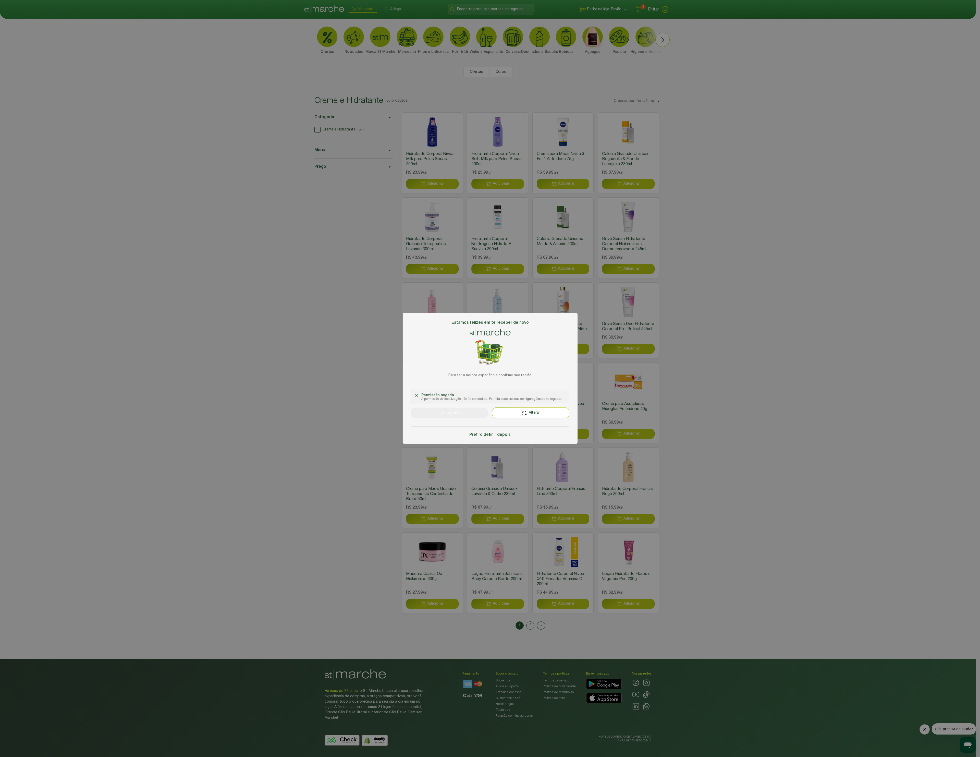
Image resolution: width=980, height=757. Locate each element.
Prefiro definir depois (490, 435)
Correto (453, 413)
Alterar (534, 413)
